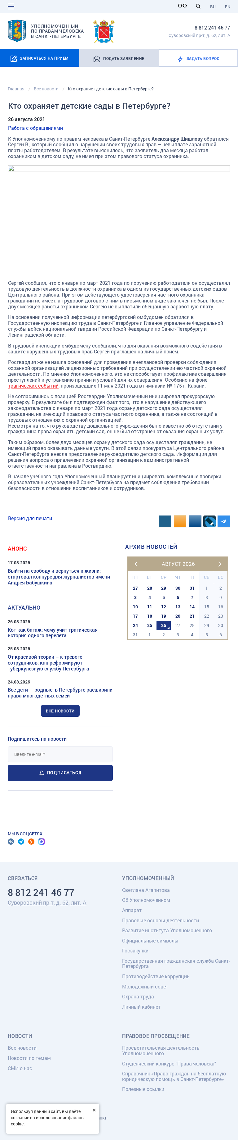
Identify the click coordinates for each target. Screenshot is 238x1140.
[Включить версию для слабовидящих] (184, 5)
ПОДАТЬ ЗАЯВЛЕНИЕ (123, 58)
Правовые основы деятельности (160, 920)
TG (21, 841)
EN (227, 6)
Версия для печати (30, 518)
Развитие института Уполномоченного (167, 930)
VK (11, 841)
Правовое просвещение (156, 1036)
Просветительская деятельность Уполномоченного (161, 1050)
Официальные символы (150, 940)
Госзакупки (135, 950)
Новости (20, 1036)
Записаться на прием (44, 58)
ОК (31, 841)
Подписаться (64, 772)
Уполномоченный (148, 878)
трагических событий (33, 385)
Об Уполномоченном (146, 900)
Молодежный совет (145, 986)
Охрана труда (138, 996)
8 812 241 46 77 (212, 27)
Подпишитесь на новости (37, 739)
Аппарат (132, 910)
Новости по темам (29, 1058)
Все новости (60, 711)
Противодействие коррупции (156, 976)
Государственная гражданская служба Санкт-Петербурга (176, 963)
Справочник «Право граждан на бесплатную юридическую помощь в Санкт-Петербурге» (174, 1076)
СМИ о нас (20, 1068)
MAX (41, 841)
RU (213, 6)
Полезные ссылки (143, 1089)
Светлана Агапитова (146, 890)
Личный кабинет (141, 1006)
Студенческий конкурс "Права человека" (169, 1063)
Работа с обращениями (35, 128)
